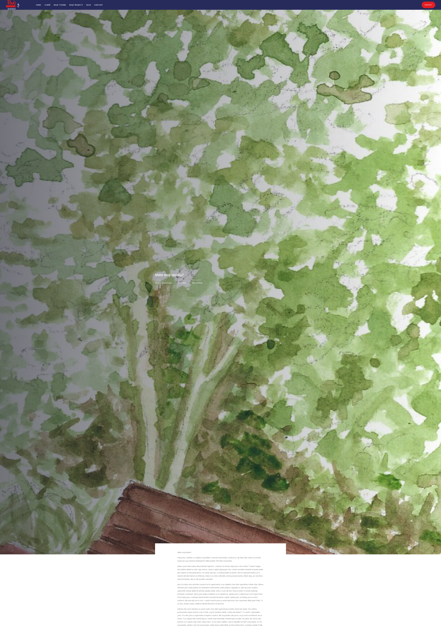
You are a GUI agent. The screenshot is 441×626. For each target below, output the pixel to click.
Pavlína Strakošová (163, 283)
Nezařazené (197, 283)
